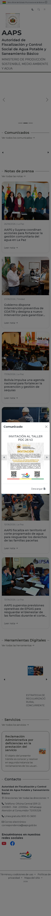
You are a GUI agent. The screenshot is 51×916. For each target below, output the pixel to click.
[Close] (46, 426)
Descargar (37, 488)
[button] (4, 457)
